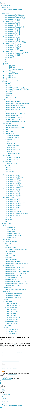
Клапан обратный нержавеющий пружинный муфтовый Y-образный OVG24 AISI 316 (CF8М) (16, 122)
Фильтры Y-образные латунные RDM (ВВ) (11, 171)
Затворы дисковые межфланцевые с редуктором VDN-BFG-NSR (13, 137)
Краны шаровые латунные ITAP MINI (11, 154)
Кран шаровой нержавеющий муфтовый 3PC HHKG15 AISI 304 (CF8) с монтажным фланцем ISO (17, 102)
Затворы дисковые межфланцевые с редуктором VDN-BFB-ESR (13, 296)
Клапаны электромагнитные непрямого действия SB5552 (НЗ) (12, 32)
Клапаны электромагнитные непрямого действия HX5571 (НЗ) (12, 47)
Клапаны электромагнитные (5, 13)
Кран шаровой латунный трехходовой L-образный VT (14, 306)
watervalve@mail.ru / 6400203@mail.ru (6, 7)
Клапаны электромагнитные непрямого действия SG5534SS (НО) (13, 44)
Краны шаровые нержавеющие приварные (8, 272)
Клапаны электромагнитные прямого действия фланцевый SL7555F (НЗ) (14, 186)
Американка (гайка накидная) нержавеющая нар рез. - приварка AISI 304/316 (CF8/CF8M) (17, 89)
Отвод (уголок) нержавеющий (8, 96)
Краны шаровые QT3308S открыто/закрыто (10, 76)
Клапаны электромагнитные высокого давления (9, 188)
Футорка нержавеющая (9, 95)
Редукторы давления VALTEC (8, 164)
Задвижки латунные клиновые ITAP (9, 300)
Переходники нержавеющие (8, 92)
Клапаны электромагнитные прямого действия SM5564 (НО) (12, 19)
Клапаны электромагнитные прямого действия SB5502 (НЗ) (12, 29)
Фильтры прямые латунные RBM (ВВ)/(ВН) (11, 170)
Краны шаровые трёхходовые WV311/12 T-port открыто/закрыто (13, 74)
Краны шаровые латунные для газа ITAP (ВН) (12, 163)
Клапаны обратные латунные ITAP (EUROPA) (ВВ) (12, 158)
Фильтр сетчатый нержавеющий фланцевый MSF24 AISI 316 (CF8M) (13, 286)
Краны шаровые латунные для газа (7, 161)
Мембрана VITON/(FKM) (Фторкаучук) (15, 344)
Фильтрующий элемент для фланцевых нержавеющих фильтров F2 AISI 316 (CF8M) (15, 128)
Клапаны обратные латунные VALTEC (9, 316)
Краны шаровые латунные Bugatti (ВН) (11, 308)
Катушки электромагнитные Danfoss (9, 57)
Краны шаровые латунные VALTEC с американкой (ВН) (13, 143)
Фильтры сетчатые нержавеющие (7, 123)
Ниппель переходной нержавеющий (10, 94)
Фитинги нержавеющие (5, 81)
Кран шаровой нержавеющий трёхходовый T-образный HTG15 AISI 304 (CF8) (14, 105)
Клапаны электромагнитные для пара (8, 21)
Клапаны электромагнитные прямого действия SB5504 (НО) (12, 30)
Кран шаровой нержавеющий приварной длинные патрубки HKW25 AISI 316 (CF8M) (15, 113)
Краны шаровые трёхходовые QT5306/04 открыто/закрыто (12, 73)
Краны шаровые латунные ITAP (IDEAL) (10, 310)
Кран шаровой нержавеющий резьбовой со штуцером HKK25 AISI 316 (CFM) (14, 115)
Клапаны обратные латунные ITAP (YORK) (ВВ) (12, 159)
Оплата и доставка (4, 395)
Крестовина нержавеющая (8, 85)
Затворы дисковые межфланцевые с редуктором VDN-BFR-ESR (13, 136)
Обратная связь (4, 390)
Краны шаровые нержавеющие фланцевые (8, 268)
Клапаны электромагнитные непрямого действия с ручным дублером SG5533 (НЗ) (15, 15)
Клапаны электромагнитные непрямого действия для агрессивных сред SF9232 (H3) (15, 42)
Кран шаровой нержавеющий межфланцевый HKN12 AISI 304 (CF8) (13, 270)
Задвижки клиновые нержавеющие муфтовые (9, 276)
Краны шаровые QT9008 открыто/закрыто (10, 70)
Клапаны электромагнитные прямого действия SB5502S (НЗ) (12, 190)
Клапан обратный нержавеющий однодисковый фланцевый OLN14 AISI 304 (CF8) (15, 120)
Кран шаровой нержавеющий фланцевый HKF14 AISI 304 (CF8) (13, 108)
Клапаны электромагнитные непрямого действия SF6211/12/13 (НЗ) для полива (15, 41)
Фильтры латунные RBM (8, 169)
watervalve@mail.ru (4, 377)
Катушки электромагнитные (8, 58)
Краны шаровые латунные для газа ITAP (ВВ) (12, 162)
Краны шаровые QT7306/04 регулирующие (10, 67)
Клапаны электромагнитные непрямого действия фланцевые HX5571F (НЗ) (14, 208)
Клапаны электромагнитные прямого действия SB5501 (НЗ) (12, 196)
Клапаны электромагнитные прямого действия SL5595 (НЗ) (12, 24)
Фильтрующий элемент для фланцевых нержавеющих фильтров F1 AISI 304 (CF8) (15, 288)
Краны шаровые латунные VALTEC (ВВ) (11, 302)
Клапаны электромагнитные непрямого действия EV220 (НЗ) (12, 54)
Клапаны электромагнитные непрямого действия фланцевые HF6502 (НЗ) (14, 212)
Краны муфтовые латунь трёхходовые (8, 71)
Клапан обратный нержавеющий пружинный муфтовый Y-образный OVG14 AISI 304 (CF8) (16, 282)
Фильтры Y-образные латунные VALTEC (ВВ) (12, 168)
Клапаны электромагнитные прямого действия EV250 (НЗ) (12, 55)
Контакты (3, 396)
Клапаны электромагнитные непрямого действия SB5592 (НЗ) (12, 28)
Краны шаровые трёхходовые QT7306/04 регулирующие (12, 234)
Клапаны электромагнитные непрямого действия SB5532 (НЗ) (12, 194)
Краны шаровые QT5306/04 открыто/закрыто (10, 66)
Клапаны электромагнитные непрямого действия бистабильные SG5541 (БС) (14, 16)
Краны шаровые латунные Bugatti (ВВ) (11, 147)
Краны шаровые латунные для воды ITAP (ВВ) (12, 150)
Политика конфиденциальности (6, 394)
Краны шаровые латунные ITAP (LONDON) (10, 322)
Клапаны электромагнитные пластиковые (8, 36)
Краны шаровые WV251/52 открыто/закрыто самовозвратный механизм (14, 69)
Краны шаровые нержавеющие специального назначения (10, 274)
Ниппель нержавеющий (9, 254)
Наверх (1, 407)
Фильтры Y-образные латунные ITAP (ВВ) (11, 172)
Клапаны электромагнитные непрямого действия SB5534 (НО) (12, 34)
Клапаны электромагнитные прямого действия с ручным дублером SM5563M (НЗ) (15, 18)
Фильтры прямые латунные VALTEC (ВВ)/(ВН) (12, 328)
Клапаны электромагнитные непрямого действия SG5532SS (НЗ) (13, 204)
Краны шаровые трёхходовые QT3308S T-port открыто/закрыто (12, 238)
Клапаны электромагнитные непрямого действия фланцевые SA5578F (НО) (14, 27)
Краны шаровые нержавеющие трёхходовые (8, 104)
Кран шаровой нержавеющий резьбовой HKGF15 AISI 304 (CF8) (13, 114)
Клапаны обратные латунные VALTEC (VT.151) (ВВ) (13, 156)
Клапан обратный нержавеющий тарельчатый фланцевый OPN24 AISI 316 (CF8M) (15, 121)
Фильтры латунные (5, 166)
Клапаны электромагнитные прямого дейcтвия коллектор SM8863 (13, 180)
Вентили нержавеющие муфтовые (7, 278)
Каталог (3, 397)
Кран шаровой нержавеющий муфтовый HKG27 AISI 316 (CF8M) (13, 262)
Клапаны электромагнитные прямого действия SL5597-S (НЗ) (12, 45)
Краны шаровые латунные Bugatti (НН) (11, 148)
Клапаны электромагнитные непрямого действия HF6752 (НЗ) (12, 23)
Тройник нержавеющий (8, 83)
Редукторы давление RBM (8, 326)
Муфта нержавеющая (7, 244)
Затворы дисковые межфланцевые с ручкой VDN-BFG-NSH (12, 135)
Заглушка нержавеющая (8, 250)
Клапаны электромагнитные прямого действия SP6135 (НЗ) (12, 40)
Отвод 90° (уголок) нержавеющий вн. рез (11, 258)
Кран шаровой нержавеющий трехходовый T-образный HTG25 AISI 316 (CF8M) (15, 266)
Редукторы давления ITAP (8, 165)
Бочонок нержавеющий (8, 82)
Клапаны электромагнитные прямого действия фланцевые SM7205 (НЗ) (14, 210)
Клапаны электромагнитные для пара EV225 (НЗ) (11, 216)
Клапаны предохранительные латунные (8, 320)
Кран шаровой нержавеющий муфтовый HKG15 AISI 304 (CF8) (13, 100)
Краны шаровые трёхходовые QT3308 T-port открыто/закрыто (12, 72)
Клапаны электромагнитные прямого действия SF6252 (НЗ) (12, 38)
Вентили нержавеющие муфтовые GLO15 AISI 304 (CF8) (12, 118)
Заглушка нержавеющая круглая (10, 91)
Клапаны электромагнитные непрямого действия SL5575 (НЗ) (12, 184)
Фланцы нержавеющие (6, 290)
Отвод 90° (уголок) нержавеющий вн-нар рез (11, 98)
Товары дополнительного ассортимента (8, 222)
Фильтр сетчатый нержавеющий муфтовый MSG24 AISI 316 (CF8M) (13, 124)
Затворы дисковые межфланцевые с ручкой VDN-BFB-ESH (12, 294)
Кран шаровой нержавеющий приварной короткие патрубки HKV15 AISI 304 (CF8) (15, 112)
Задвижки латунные (5, 138)
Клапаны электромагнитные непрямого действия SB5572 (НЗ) (12, 33)
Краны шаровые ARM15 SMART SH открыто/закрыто (11, 236)
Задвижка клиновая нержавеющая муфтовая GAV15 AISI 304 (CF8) (13, 116)
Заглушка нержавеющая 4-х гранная (10, 252)
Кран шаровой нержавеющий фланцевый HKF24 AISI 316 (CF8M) (13, 109)
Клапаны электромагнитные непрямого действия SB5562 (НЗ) (12, 192)
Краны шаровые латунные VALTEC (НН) (11, 304)
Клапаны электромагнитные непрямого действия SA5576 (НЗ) (12, 182)
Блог (2, 391)
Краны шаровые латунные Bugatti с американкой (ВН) (13, 149)
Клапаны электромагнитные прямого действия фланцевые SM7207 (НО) (14, 50)
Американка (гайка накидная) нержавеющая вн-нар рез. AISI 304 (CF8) (15, 248)
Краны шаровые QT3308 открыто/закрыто (10, 65)
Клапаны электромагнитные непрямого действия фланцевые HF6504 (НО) (14, 53)
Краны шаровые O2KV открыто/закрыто (10, 226)
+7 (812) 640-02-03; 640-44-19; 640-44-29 (7, 6)
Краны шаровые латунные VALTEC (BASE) (10, 141)
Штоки (5, 220)
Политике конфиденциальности (12, 374)
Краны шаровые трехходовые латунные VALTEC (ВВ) (13, 144)
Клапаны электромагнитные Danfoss (7, 214)
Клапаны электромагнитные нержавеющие (8, 43)
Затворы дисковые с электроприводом (8, 131)
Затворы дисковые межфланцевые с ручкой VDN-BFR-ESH (12, 134)
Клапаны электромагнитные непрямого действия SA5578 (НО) (13, 22)
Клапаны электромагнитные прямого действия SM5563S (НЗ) (12, 48)
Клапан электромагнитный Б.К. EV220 (9, 56)
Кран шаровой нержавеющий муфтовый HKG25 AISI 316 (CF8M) (13, 101)
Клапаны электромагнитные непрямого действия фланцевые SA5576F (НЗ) (14, 26)
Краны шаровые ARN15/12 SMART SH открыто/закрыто (12, 224)
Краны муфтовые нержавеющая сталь (8, 75)
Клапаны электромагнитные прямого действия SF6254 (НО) (12, 39)
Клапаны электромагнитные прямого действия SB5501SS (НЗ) (12, 35)
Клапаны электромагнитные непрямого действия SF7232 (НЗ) (12, 200)
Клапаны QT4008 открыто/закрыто (9, 79)
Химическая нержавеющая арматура (6, 99)
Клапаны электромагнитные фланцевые (8, 51)
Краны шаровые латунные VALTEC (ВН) (11, 142)
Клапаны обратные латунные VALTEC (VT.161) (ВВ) (13, 157)
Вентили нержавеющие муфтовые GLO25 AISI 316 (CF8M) (12, 119)
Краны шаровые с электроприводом (6, 62)
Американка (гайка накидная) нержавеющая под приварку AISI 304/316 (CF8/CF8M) (16, 88)
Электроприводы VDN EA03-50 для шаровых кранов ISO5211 (11, 80)
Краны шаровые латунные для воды (7, 140)
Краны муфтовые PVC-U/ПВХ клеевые (8, 230)
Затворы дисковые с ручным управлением (8, 133)
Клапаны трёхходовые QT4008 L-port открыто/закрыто (11, 240)
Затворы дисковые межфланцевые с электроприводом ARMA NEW (13, 132)
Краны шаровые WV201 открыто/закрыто (10, 228)
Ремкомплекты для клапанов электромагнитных (9, 218)
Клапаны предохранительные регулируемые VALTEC (11, 160)
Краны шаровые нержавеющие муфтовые (8, 260)
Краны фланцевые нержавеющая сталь (8, 63)
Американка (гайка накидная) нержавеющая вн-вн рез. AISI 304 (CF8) (15, 87)
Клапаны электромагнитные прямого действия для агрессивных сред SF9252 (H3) (15, 202)
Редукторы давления (5, 324)
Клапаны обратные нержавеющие (7, 280)
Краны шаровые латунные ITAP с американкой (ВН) (12, 312)
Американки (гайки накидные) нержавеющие (10, 86)
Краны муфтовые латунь (6, 64)
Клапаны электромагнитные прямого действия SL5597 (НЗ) (12, 25)
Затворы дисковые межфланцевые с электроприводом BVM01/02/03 (13, 292)
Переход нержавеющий (9, 256)
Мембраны (6, 59)
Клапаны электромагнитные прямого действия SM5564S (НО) (12, 49)
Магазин (3, 389)
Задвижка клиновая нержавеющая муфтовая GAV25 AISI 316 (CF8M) (13, 117)
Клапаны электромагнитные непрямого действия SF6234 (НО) (12, 198)
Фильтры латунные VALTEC (8, 167)
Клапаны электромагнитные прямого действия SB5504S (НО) (12, 31)
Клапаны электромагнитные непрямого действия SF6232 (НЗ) (12, 37)
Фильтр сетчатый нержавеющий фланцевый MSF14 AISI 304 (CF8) (13, 125)
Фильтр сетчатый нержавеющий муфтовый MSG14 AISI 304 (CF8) (13, 284)
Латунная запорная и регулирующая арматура (7, 298)
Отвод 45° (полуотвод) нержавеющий (11, 97)
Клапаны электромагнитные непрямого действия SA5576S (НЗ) (13, 206)
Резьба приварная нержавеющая (10, 93)
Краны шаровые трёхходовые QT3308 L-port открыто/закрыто (12, 232)
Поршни (6, 61)
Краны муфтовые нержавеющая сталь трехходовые (9, 77)
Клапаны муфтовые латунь (6, 78)
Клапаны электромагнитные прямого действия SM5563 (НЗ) (12, 178)
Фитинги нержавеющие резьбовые (7, 242)
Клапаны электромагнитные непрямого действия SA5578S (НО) (13, 46)
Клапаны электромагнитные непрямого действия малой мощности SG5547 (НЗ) (15, 17)
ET (3, 346)
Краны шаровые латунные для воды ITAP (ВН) (12, 151)
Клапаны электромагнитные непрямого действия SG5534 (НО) (13, 176)
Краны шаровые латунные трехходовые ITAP (12, 152)
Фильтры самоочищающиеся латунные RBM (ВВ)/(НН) (13, 330)
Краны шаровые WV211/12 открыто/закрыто (10, 68)
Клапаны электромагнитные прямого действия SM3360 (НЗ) (12, 20)
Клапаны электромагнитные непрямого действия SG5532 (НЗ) (12, 14)
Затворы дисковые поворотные (6, 130)
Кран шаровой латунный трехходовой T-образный (14, 314)
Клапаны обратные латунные (7, 155)
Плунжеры (6, 60)
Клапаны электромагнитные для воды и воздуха (9, 174)
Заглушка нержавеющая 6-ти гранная (10, 90)
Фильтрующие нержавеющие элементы (8, 126)
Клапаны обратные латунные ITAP (9, 318)
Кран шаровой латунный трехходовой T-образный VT (14, 145)
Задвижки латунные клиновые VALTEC (10, 139)
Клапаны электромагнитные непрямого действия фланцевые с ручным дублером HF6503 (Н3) (16, 52)
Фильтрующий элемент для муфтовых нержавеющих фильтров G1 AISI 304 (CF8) (15, 127)
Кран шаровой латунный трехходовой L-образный (14, 153)
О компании (3, 393)
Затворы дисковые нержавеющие (7, 129)
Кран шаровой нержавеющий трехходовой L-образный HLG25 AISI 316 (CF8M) (15, 107)
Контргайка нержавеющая (8, 246)
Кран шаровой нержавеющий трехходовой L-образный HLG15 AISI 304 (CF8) (14, 106)
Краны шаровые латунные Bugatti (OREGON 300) (11, 146)
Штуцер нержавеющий (7, 84)
